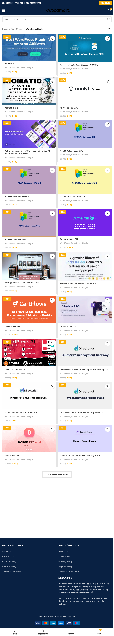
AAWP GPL (10, 63)
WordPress (16, 29)
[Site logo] (57, 10)
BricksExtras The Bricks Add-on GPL (78, 283)
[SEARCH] (109, 19)
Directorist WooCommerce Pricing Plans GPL (82, 412)
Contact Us (8, 556)
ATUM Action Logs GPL (71, 151)
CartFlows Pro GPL (14, 326)
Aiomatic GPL (11, 107)
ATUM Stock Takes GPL (16, 239)
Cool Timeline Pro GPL (15, 369)
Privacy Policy (9, 561)
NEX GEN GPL (44, 616)
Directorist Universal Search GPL (21, 412)
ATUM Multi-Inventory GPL (73, 196)
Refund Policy (9, 566)
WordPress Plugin (24, 67)
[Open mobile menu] (4, 10)
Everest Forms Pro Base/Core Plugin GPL (80, 455)
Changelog (105, 3)
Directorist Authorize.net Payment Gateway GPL (84, 369)
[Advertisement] (57, 508)
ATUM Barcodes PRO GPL (17, 196)
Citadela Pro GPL (68, 326)
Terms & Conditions (12, 571)
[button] (52, 38)
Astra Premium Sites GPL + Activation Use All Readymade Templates (27, 152)
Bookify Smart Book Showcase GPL (22, 282)
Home (5, 29)
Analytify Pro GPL (69, 107)
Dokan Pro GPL (12, 455)
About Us (6, 551)
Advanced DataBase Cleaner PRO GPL (79, 64)
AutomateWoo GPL (69, 239)
